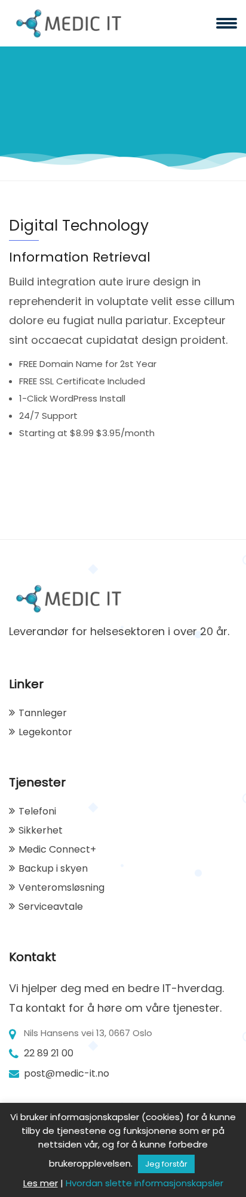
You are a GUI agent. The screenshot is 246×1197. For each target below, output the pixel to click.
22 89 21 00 (48, 1053)
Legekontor (45, 732)
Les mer (40, 1183)
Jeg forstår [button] (166, 1164)
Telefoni (37, 811)
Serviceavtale (51, 906)
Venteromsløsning (61, 887)
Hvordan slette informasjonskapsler (144, 1183)
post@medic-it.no (66, 1073)
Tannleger (43, 713)
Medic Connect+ (57, 849)
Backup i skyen (53, 868)
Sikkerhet (41, 830)
